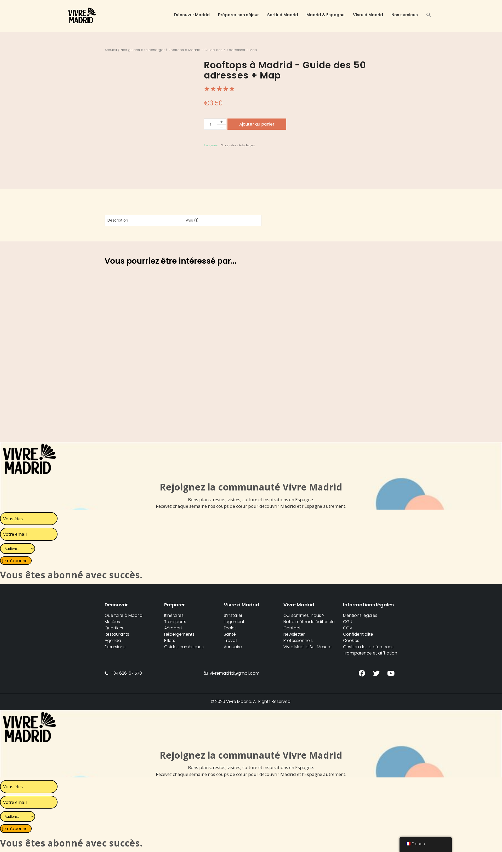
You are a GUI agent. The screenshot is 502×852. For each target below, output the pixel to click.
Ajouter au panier (257, 124)
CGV (347, 628)
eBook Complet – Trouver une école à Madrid (201, 393)
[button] (428, 15)
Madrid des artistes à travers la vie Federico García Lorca (343, 303)
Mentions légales (360, 615)
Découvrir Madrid (192, 15)
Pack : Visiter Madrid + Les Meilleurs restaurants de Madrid (137, 373)
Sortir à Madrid (282, 15)
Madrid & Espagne (325, 15)
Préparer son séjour (238, 15)
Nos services (404, 15)
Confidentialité (358, 634)
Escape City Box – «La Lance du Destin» (272, 300)
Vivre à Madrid (368, 15)
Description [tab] (117, 220)
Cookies (351, 640)
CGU (347, 622)
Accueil (111, 49)
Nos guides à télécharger (143, 49)
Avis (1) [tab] (192, 220)
